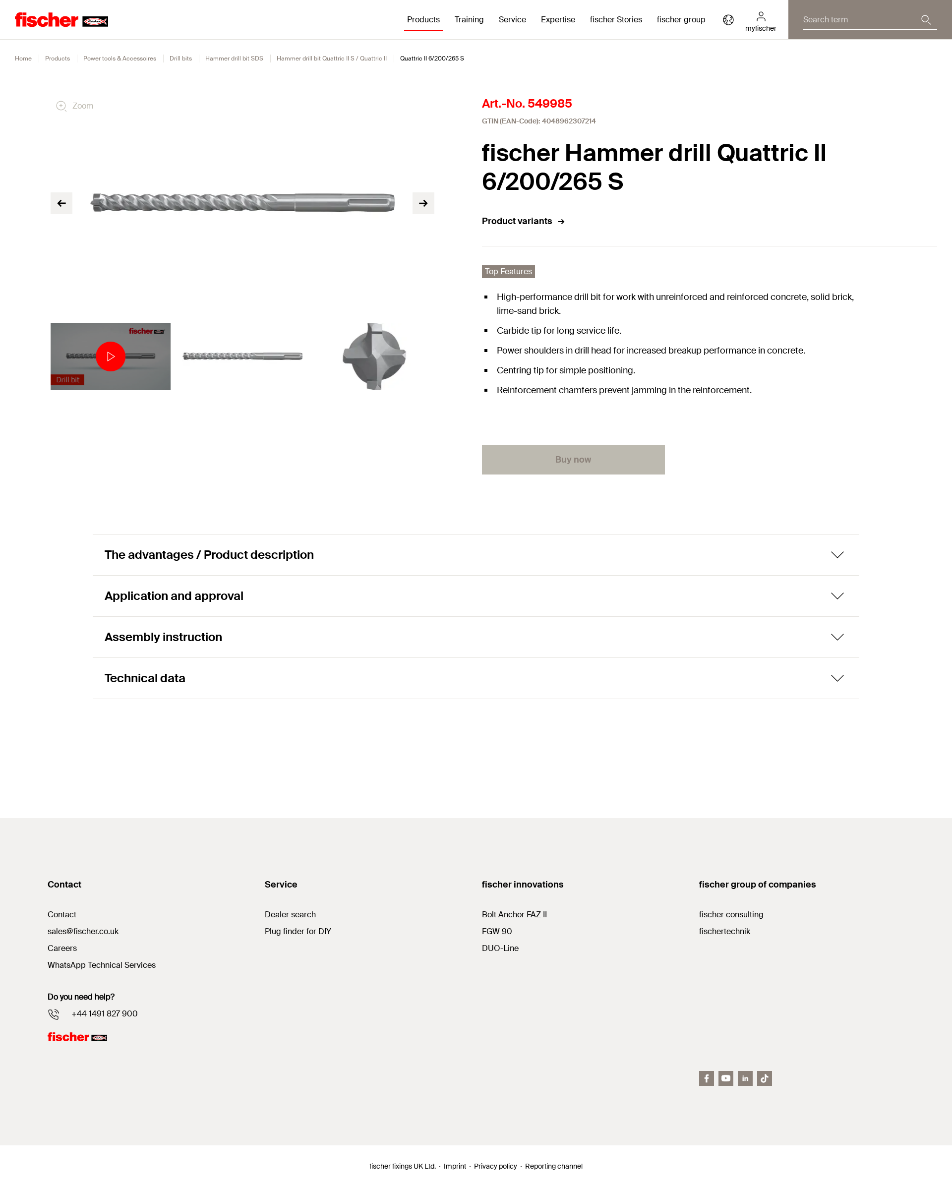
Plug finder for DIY (298, 931)
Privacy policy (495, 1166)
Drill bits (181, 58)
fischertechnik (724, 931)
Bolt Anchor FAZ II (514, 914)
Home (23, 58)
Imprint (455, 1166)
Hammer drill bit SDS (234, 58)
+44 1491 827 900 (104, 1014)
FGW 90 (497, 931)
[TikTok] (764, 1078)
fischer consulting (731, 914)
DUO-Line (500, 948)
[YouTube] (725, 1078)
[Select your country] (728, 20)
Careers (62, 948)
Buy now (573, 460)
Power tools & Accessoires (119, 58)
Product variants (517, 221)
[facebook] (706, 1078)
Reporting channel (554, 1166)
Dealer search (290, 914)
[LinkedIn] (745, 1078)
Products (57, 58)
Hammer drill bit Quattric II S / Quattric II (332, 58)
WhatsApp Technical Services (102, 965)
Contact (62, 914)
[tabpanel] (111, 356)
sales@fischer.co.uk (83, 931)
